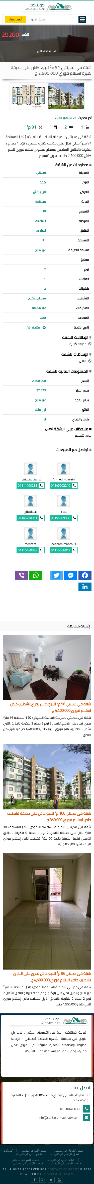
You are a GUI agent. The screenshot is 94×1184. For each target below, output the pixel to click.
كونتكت (8, 1150)
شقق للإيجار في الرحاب (64, 1154)
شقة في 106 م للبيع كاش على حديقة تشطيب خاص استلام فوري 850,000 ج (49, 816)
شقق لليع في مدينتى (33, 1150)
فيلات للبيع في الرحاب (60, 1160)
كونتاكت (71, 1032)
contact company (63, 1169)
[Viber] (22, 575)
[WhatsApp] (36, 575)
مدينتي (30, 1039)
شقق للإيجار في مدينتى (68, 1150)
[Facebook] (85, 575)
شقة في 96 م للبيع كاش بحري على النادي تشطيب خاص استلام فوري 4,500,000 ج (52, 977)
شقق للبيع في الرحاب (28, 1154)
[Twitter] (56, 575)
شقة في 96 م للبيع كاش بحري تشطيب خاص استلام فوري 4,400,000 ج (50, 707)
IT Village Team (58, 1174)
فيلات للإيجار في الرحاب (66, 1163)
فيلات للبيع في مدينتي (25, 1160)
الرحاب (16, 1039)
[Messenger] (71, 575)
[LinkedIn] (85, 587)
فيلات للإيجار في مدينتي (28, 1163)
